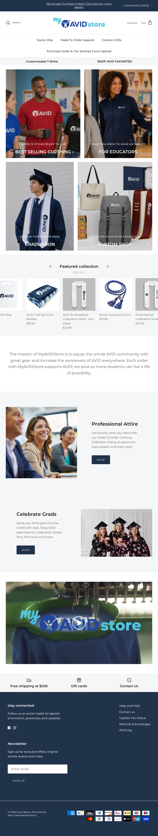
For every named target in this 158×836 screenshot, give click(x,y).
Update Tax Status (132, 718)
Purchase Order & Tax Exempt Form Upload (79, 51)
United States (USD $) (136, 5)
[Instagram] (14, 727)
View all (79, 272)
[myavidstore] (79, 22)
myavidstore (23, 812)
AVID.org (125, 730)
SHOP (101, 459)
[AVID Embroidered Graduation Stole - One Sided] (79, 294)
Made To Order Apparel (77, 40)
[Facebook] (9, 727)
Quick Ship (45, 40)
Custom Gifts (111, 40)
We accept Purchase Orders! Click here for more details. (79, 5)
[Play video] (79, 623)
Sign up (19, 780)
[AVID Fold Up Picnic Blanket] (42, 294)
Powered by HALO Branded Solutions (27, 814)
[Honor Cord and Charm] (115, 294)
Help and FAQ (129, 706)
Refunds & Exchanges (134, 724)
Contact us (127, 712)
